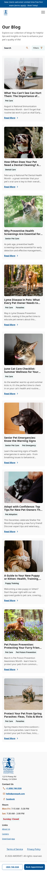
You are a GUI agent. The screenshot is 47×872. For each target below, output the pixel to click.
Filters (36, 48)
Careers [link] (5, 834)
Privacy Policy (33, 849)
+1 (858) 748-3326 (14, 788)
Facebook (10, 799)
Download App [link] (8, 839)
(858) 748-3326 (12, 867)
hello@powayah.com (15, 793)
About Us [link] (6, 829)
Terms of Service (15, 849)
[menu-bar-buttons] (43, 12)
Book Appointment (34, 867)
